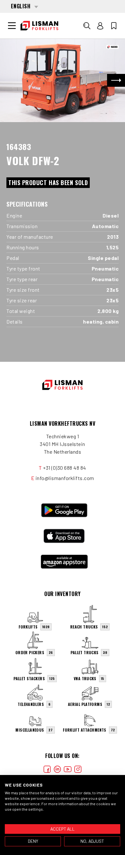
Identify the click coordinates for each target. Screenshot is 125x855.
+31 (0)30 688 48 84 (64, 468)
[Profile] (100, 25)
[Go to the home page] (39, 26)
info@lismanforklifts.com (65, 478)
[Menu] (12, 25)
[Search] (87, 25)
